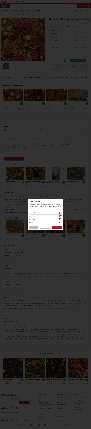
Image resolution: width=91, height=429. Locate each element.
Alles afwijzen (33, 227)
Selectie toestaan (44, 227)
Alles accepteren (57, 227)
